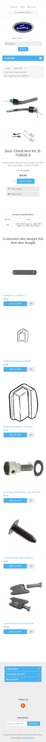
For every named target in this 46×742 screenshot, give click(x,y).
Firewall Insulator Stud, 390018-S (18, 558)
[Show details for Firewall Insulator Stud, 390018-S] (23, 533)
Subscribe (33, 724)
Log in (22, 7)
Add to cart (26, 181)
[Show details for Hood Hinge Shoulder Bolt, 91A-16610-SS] (23, 468)
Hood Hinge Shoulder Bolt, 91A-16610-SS (22, 492)
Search (23, 49)
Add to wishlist (16, 189)
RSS (23, 705)
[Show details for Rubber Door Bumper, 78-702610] (23, 402)
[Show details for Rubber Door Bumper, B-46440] (23, 337)
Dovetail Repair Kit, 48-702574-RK (19, 623)
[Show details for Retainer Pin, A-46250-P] (23, 271)
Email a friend (16, 194)
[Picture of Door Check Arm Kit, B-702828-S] (16, 136)
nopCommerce (28, 738)
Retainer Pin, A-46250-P (14, 295)
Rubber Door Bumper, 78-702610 (18, 427)
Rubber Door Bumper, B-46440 (17, 361)
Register (14, 7)
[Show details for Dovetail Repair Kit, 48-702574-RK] (23, 599)
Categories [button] (9, 58)
